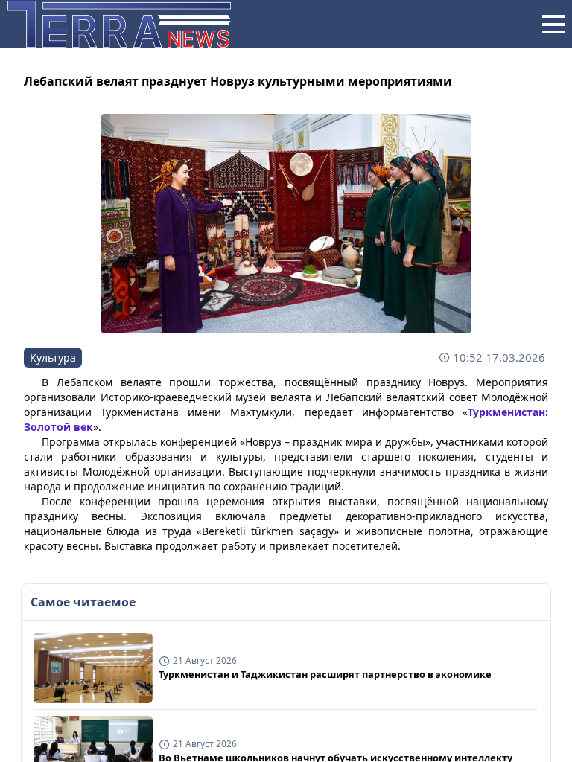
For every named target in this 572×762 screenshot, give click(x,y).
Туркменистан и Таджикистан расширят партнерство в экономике (325, 674)
